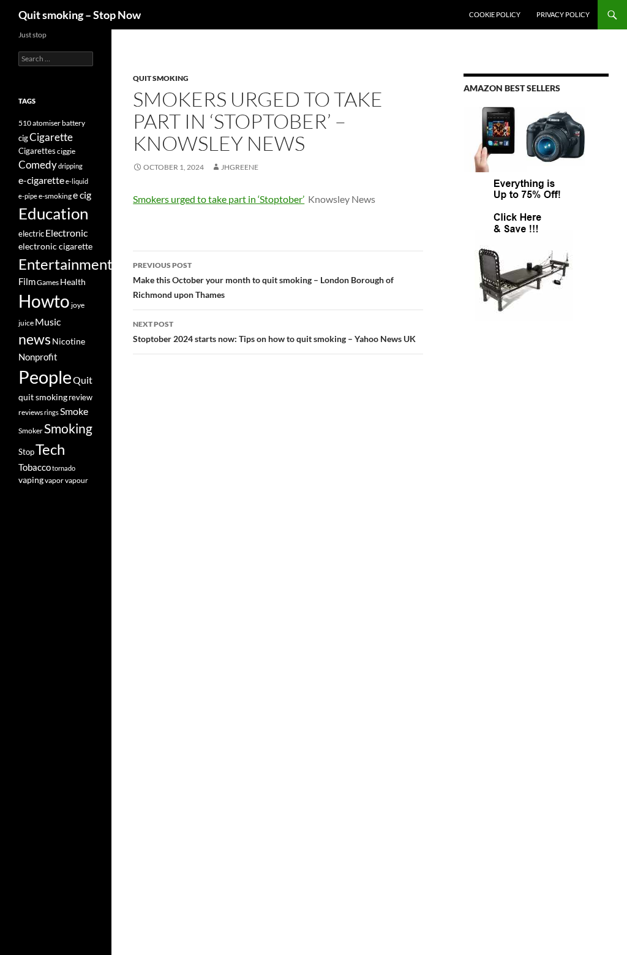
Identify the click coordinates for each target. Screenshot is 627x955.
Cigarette (51, 137)
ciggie (66, 151)
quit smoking (161, 78)
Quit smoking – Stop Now (79, 14)
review (80, 397)
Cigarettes (37, 151)
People (45, 376)
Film (27, 281)
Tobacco (34, 467)
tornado (63, 468)
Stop (26, 452)
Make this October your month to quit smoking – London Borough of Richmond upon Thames (263, 280)
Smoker (30, 430)
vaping (30, 480)
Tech (50, 449)
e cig (82, 194)
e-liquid (77, 181)
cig (23, 138)
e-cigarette (41, 180)
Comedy (37, 164)
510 (24, 122)
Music (48, 321)
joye (77, 305)
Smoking (68, 428)
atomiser (46, 122)
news (34, 339)
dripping (70, 166)
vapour (76, 480)
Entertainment (65, 264)
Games (48, 282)
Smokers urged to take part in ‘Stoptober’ (218, 199)
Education (53, 213)
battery (73, 123)
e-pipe (27, 196)
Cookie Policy (494, 14)
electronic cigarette (55, 246)
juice (26, 322)
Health (73, 281)
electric (31, 233)
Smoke (74, 411)
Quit (82, 380)
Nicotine (68, 341)
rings (51, 412)
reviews (30, 412)
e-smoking (55, 195)
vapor (54, 480)
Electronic (66, 232)
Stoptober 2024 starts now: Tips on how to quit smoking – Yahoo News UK (274, 331)
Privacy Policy (563, 14)
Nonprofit (38, 356)
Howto (44, 301)
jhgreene (239, 167)
